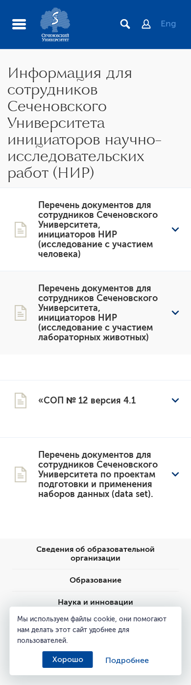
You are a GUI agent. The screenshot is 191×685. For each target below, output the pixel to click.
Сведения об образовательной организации (95, 554)
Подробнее (127, 660)
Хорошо (67, 659)
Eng (168, 23)
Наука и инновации (95, 602)
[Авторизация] (151, 25)
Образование (95, 580)
